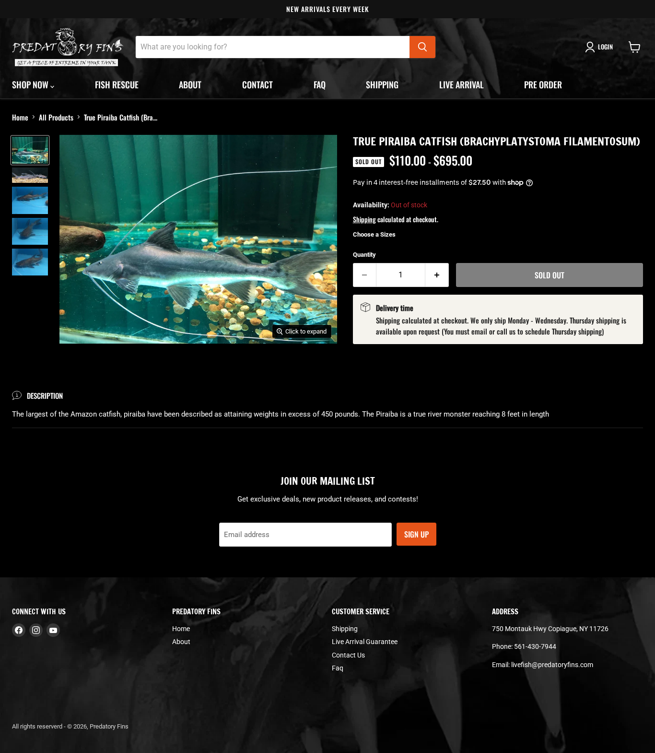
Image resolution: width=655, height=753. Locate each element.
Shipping (382, 84)
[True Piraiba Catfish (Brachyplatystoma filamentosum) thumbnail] (30, 150)
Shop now (31, 84)
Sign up (416, 534)
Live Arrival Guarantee (365, 641)
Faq (320, 84)
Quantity (364, 254)
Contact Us (348, 655)
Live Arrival (461, 84)
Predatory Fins (109, 726)
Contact (257, 84)
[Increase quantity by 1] (437, 275)
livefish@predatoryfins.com (552, 665)
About (190, 84)
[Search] (422, 47)
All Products (56, 117)
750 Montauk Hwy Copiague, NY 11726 (550, 629)
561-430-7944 (535, 646)
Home (20, 117)
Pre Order (543, 84)
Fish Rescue (117, 84)
